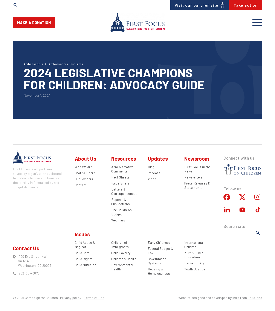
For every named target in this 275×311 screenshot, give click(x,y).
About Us (85, 159)
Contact (81, 185)
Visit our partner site (197, 5)
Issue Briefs (120, 183)
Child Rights (84, 259)
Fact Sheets (120, 177)
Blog (151, 167)
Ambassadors (33, 64)
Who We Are (83, 167)
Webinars (118, 220)
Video (152, 179)
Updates (158, 159)
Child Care (82, 253)
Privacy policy (70, 298)
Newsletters (193, 177)
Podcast (154, 173)
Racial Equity (194, 263)
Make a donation (34, 22)
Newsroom (196, 159)
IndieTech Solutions (247, 298)
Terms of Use (94, 298)
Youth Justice (194, 269)
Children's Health (123, 259)
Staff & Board (85, 173)
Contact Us (26, 248)
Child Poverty (120, 253)
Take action (246, 5)
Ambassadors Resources (66, 64)
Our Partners (84, 179)
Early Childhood (159, 242)
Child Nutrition (85, 265)
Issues (82, 234)
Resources (123, 159)
